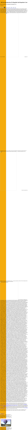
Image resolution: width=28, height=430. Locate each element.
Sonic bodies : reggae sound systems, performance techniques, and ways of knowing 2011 (13, 404)
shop (4, 407)
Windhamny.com (5, 406)
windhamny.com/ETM (6, 405)
